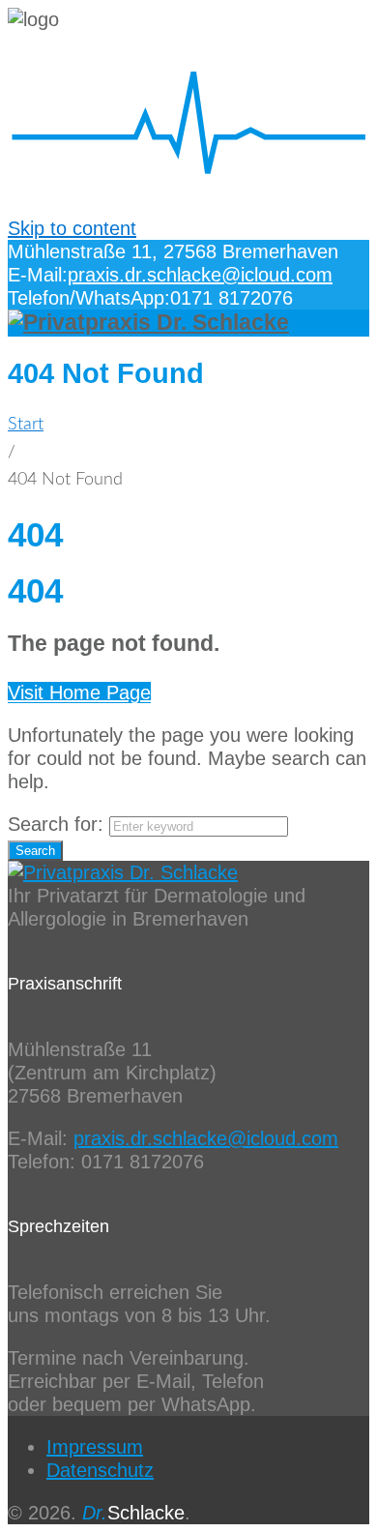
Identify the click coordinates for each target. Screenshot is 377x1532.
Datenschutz (100, 1470)
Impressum (94, 1447)
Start (26, 424)
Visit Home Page (79, 692)
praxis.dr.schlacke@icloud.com (200, 274)
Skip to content (72, 228)
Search (35, 850)
